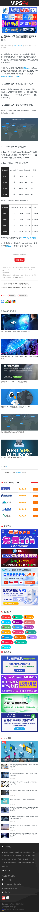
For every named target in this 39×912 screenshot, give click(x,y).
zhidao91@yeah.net (10, 880)
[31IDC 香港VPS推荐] (19, 548)
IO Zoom (26, 68)
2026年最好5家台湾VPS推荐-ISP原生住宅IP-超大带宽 (23, 826)
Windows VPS (6, 76)
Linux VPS (16, 76)
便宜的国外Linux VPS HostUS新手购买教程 (14, 382)
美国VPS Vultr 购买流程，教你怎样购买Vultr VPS (15, 407)
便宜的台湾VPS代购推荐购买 (18, 283)
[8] (5, 821)
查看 (35, 489)
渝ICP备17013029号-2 (9, 907)
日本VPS (7, 622)
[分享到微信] (6, 301)
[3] (5, 777)
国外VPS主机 (18, 46)
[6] (5, 803)
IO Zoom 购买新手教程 (28, 238)
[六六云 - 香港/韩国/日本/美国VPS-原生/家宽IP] (19, 731)
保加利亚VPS (22, 642)
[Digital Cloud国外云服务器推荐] (19, 605)
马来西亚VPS (21, 637)
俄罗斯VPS (19, 632)
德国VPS (18, 627)
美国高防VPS (23, 295)
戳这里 (16, 277)
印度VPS (7, 647)
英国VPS (7, 632)
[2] (5, 769)
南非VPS (33, 637)
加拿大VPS (31, 632)
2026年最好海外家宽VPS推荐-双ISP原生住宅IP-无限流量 (24, 766)
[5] (5, 795)
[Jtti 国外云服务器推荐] (19, 567)
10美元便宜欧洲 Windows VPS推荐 (11, 457)
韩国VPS (18, 622)
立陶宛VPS (7, 637)
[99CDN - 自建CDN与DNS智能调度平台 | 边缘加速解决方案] (19, 712)
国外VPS (12, 295)
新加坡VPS (30, 622)
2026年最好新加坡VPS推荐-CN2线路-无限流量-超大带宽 (24, 835)
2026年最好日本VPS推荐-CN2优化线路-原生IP (23, 791)
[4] (5, 786)
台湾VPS (30, 617)
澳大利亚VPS (8, 642)
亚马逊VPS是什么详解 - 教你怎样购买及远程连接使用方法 (23, 783)
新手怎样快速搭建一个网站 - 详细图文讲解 (22, 799)
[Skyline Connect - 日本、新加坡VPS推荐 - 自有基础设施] (19, 693)
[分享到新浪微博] (10, 301)
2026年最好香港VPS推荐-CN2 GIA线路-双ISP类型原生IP (23, 774)
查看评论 (19, 260)
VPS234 (12, 904)
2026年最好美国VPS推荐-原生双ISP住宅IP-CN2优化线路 (24, 809)
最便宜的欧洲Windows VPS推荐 (19, 287)
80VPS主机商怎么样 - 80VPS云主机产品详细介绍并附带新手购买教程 (19, 358)
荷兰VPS (30, 627)
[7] (5, 812)
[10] (5, 838)
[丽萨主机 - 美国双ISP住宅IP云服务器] (19, 674)
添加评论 (18, 473)
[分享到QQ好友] (14, 301)
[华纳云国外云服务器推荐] (19, 586)
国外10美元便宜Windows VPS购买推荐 (12, 432)
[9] (5, 829)
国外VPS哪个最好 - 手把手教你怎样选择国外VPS (15, 332)
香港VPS (18, 617)
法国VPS (7, 627)
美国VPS (7, 617)
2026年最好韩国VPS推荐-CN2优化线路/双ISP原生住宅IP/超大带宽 (24, 817)
